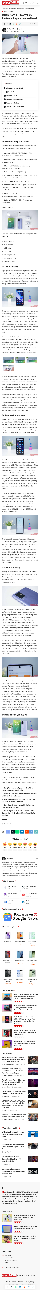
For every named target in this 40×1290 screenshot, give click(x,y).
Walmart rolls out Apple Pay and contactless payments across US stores (13, 1134)
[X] (29, 887)
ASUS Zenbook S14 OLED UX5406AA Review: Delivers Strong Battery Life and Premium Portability (26, 996)
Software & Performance (14, 99)
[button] (22, 2)
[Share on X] (10, 24)
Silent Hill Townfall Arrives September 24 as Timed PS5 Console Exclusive (11, 1159)
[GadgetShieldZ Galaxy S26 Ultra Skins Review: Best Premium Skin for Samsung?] (7, 1033)
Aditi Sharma (7, 1087)
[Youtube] (29, 894)
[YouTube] (31, 1275)
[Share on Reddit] (16, 24)
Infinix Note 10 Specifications (15, 88)
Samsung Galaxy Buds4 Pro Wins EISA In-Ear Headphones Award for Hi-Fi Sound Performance (13, 1059)
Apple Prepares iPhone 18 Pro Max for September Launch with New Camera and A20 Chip (13, 1082)
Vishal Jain (6, 1096)
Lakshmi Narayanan (9, 1064)
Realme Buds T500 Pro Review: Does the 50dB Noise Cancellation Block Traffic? (25, 1044)
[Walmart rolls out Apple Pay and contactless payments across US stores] (33, 1134)
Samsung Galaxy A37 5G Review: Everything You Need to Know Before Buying (24, 1217)
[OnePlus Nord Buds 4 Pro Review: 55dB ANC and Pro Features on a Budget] (7, 1239)
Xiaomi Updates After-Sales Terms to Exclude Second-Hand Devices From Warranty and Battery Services (19, 813)
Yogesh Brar (12, 29)
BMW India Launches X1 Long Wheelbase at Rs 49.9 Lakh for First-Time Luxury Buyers (12, 1071)
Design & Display (11, 95)
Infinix (12, 824)
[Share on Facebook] (7, 24)
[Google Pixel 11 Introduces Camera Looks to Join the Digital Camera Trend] (33, 1146)
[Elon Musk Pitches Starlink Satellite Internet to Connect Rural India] (33, 1094)
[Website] (37, 858)
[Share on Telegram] (28, 1287)
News (6, 8)
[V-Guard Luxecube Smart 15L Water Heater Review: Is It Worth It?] (7, 1229)
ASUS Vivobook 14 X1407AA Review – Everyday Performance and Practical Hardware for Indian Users (26, 1008)
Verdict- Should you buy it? (15, 106)
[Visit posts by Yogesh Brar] (4, 30)
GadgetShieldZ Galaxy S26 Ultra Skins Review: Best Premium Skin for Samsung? (25, 1032)
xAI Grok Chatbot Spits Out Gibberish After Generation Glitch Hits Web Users (13, 1171)
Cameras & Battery (12, 103)
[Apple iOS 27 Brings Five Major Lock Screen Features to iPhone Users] (33, 1117)
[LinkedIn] (29, 902)
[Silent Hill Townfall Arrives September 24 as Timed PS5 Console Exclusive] (33, 1159)
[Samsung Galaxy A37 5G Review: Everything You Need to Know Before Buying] (7, 1218)
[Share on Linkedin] (20, 1287)
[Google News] (11, 902)
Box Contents (12, 92)
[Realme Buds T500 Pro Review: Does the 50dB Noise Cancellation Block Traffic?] (7, 1044)
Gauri (5, 1110)
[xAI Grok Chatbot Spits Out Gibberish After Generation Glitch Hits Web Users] (33, 1171)
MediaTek (19, 159)
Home (3, 8)
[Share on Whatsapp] (13, 24)
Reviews (12, 11)
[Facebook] (11, 887)
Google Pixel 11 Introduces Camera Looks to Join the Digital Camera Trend (13, 1146)
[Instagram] (11, 894)
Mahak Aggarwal (8, 1075)
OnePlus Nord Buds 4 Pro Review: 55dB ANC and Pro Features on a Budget (25, 1238)
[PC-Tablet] (11, 2)
